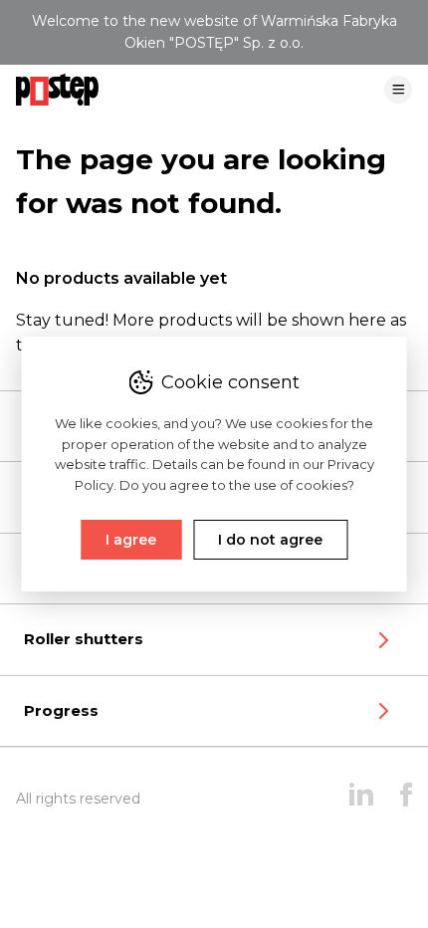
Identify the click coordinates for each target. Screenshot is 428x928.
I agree (131, 540)
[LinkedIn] (361, 798)
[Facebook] (406, 798)
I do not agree (270, 540)
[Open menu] (398, 98)
